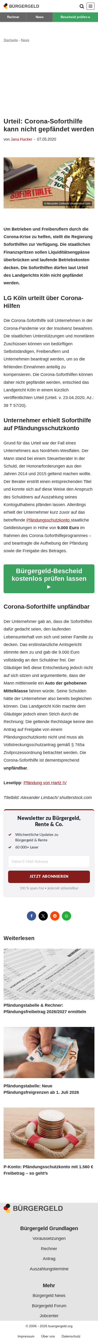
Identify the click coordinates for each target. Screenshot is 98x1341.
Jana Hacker (21, 139)
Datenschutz (71, 1336)
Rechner (13, 17)
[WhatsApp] (66, 916)
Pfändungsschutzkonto (48, 520)
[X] (43, 916)
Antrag (49, 1258)
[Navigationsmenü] (90, 6)
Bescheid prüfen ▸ (75, 17)
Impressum (26, 1336)
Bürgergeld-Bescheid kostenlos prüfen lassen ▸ (49, 578)
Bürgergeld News (49, 1295)
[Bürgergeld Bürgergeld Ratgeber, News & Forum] (21, 6)
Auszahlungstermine (49, 1268)
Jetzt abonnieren (49, 876)
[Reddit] (54, 916)
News (40, 17)
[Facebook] (31, 916)
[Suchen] (81, 6)
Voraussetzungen (49, 1238)
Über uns (48, 1336)
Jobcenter (49, 1315)
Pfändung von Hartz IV (45, 782)
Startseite (11, 40)
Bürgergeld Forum (49, 1305)
